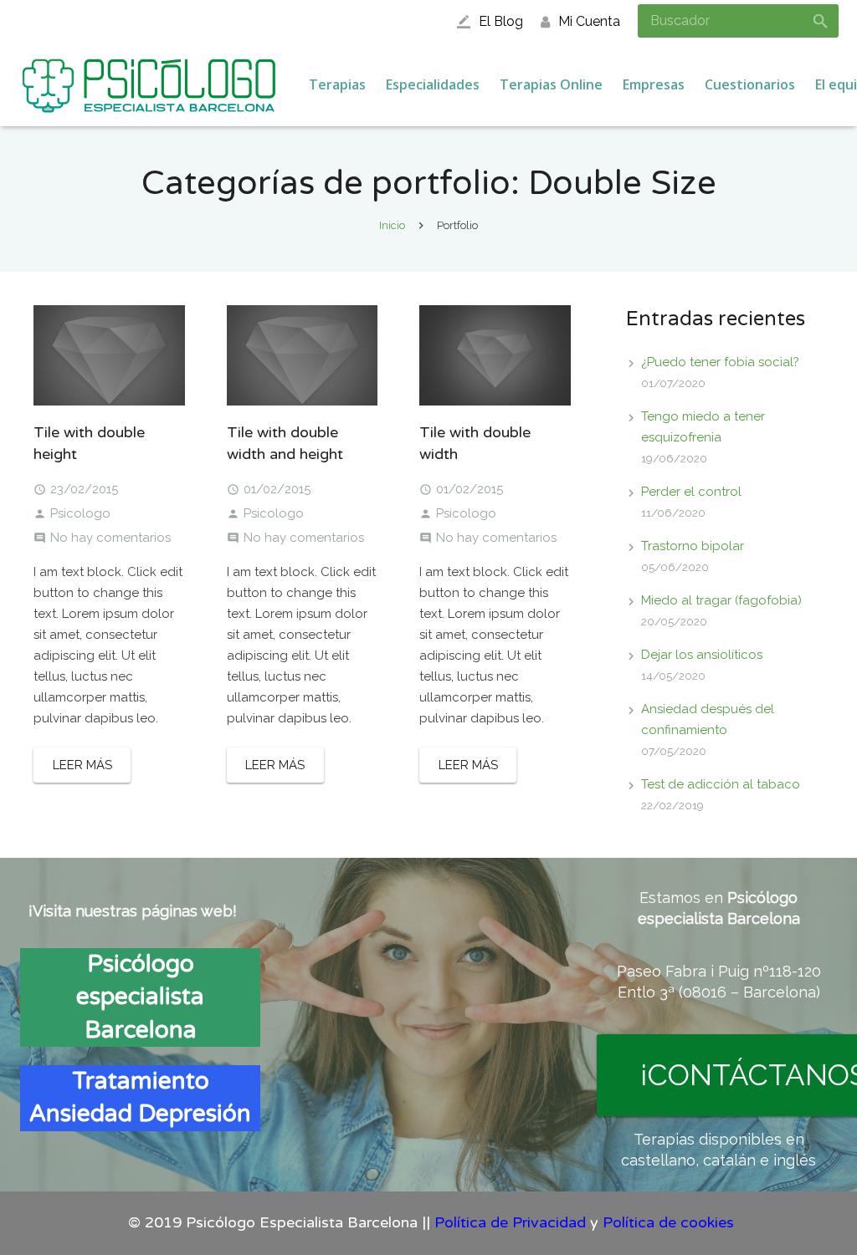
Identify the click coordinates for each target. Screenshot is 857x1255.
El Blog (501, 21)
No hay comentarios (110, 537)
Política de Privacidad (510, 1222)
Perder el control (691, 491)
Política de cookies (668, 1222)
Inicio (392, 225)
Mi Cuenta (589, 21)
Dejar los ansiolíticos (701, 654)
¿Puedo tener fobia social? (720, 362)
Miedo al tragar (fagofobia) (721, 600)
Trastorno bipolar (692, 546)
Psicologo (80, 513)
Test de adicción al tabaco (720, 784)
